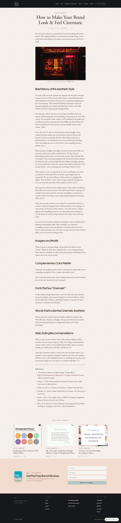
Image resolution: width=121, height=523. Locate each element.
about (92, 3)
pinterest (99, 503)
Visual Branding (61, 13)
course (86, 3)
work (57, 3)
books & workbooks (73, 503)
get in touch (101, 3)
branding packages (71, 3)
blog (61, 3)
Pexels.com (70, 81)
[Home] (16, 4)
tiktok (98, 511)
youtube (99, 509)
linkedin (99, 506)
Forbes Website (59, 400)
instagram (99, 500)
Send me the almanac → (87, 482)
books (80, 3)
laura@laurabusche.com (101, 519)
